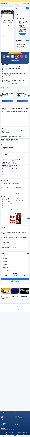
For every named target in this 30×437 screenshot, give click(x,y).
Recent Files (3, 196)
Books (16, 420)
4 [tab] (13, 302)
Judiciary (3, 227)
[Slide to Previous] (1, 96)
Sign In (28, 3)
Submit (17, 193)
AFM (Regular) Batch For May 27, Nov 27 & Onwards (11, 78)
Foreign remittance (4, 144)
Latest (5, 87)
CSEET (27, 46)
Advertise (19, 432)
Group (17, 423)
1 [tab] (9, 302)
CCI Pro (2, 253)
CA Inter (27, 42)
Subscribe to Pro (15, 60)
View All (27, 8)
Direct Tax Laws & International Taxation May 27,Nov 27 (12, 68)
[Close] (29, 1)
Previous (1, 294)
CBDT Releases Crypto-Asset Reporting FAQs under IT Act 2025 (13, 200)
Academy (16, 419)
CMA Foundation (23, 44)
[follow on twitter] (2, 429)
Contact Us (17, 434)
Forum (2, 413)
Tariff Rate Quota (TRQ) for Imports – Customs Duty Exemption (10, 183)
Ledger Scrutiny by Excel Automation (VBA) (22, 26)
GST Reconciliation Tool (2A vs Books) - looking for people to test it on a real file (13, 136)
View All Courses (15, 83)
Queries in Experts (4, 154)
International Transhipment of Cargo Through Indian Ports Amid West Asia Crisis (12, 187)
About (4, 432)
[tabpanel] (5, 294)
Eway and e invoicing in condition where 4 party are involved (10, 139)
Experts (16, 413)
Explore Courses (19, 40)
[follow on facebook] (4, 429)
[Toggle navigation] (6, 3)
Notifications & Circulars (6, 180)
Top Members (3, 423)
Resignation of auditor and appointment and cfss (10, 165)
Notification (17, 416)
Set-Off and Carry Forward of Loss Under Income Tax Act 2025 (11, 113)
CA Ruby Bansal (3, 22)
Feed (2, 420)
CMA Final (18, 44)
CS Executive (22, 46)
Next (28, 294)
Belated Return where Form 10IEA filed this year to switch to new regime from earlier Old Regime (14, 131)
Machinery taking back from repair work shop (10, 168)
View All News (14, 124)
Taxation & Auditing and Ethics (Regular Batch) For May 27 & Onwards (14, 66)
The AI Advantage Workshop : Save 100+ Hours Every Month (23, 22)
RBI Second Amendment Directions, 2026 (10, 202)
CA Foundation (22, 42)
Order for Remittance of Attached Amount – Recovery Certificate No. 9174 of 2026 (13, 189)
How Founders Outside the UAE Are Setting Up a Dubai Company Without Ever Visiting (6, 25)
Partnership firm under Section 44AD (8, 162)
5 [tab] (14, 302)
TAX (2, 419)
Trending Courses (4, 64)
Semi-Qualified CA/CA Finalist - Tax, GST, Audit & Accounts (7, 94)
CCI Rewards (3, 424)
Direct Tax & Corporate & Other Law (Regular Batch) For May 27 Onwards (14, 80)
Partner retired (5, 156)
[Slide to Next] (29, 96)
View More (13, 193)
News (16, 412)
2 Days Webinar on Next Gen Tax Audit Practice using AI (23, 18)
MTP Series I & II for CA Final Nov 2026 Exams (10, 204)
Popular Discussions (5, 128)
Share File (17, 209)
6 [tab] (15, 302)
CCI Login (22, 434)
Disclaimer (7, 434)
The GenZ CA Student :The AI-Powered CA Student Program (23, 14)
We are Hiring (8, 432)
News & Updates (4, 105)
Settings (2, 417)
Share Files (17, 415)
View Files (12, 209)
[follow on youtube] (9, 429)
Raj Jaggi (2, 35)
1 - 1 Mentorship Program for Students (23, 30)
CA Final (18, 42)
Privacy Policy (13, 434)
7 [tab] (16, 302)
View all (27, 87)
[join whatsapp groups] (11, 429)
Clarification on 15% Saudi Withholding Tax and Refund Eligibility (12, 159)
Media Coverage (14, 432)
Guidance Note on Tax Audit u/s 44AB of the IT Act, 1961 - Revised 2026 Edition (15, 206)
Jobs (2, 415)
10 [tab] (20, 302)
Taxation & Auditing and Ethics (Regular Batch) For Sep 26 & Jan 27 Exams (14, 73)
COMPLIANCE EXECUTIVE (22, 93)
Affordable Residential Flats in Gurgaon (7, 147)
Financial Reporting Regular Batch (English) (10, 75)
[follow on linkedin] (8, 429)
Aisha (2, 27)
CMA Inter (18, 46)
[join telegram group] (13, 429)
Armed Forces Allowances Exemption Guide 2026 (11, 198)
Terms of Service (24, 432)
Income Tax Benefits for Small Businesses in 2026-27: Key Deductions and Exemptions (14, 111)
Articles (2, 412)
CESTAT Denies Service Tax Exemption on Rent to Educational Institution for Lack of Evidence (14, 237)
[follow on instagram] (6, 429)
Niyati (2, 31)
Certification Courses (18, 417)
